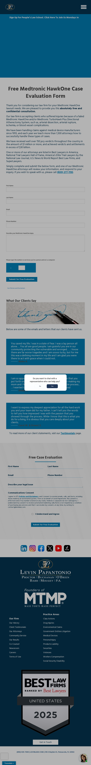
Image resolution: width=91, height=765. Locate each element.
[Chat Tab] (45, 382)
